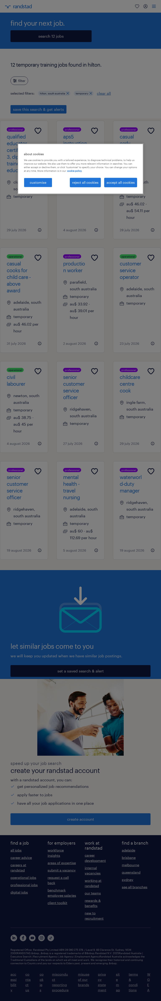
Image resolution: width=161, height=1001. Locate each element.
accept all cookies (120, 182)
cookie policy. (74, 170)
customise (38, 182)
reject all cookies (85, 182)
